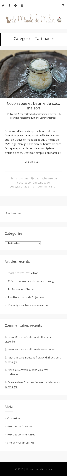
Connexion (13, 418)
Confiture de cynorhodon (40, 349)
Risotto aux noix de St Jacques (26, 297)
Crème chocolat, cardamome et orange (31, 281)
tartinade (23, 186)
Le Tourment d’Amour (21, 289)
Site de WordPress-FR (20, 442)
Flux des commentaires (21, 434)
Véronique (46, 469)
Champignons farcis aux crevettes (28, 305)
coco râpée (31, 182)
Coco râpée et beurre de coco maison (33, 106)
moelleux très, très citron (23, 273)
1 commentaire (45, 186)
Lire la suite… (32, 161)
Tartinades (21, 178)
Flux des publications (19, 426)
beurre (39, 178)
